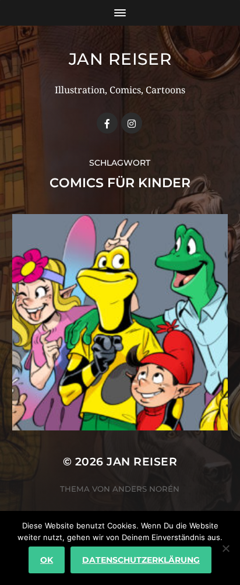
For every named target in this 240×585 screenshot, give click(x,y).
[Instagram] (131, 123)
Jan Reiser (120, 59)
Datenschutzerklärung (141, 560)
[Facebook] (107, 123)
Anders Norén (145, 488)
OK (46, 560)
